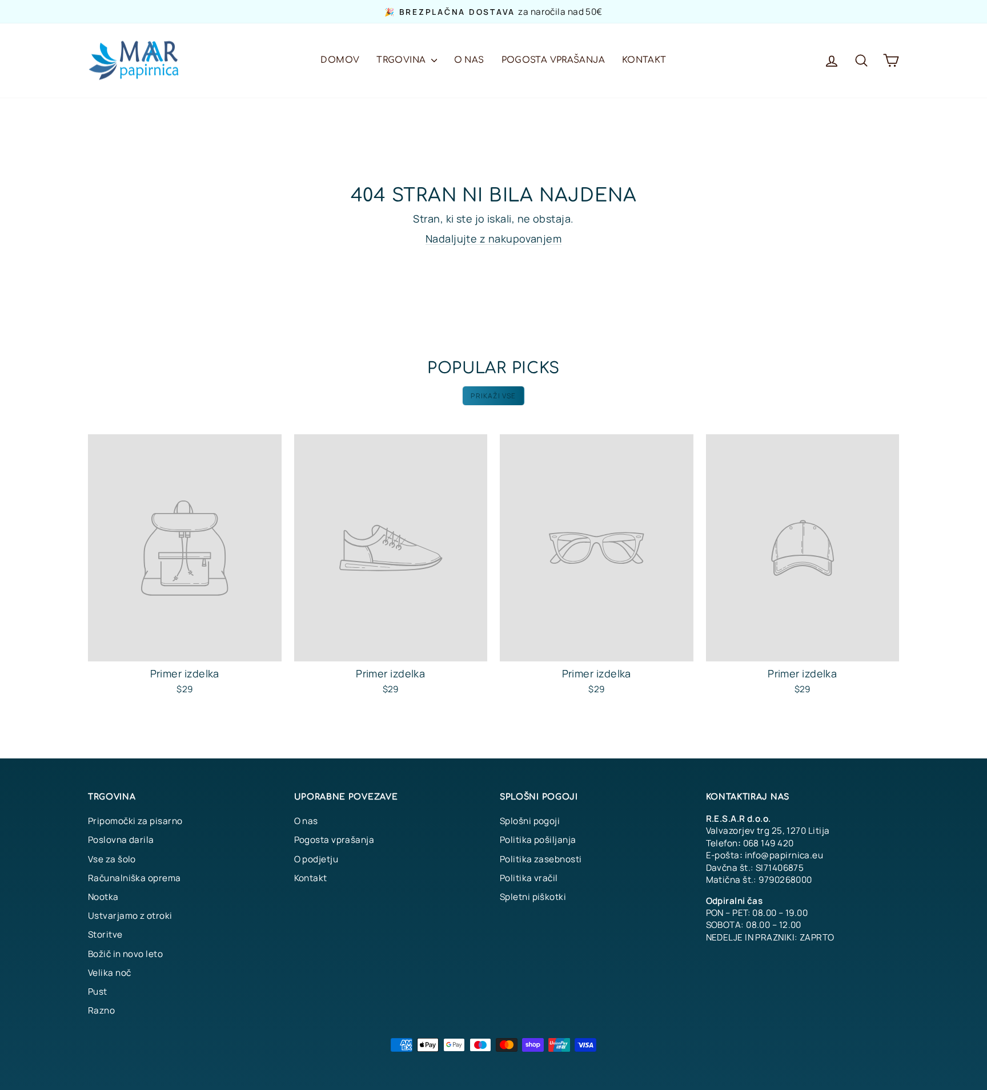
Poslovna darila (121, 840)
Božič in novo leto (125, 954)
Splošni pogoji (530, 821)
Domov (339, 60)
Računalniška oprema (134, 878)
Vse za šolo (112, 859)
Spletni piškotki (533, 897)
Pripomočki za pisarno (135, 821)
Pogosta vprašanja (553, 60)
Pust (97, 992)
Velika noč (109, 973)
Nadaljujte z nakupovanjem (493, 238)
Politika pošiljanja (538, 840)
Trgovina (402, 60)
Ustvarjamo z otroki (130, 916)
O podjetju (316, 859)
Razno (101, 1010)
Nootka (103, 897)
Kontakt (644, 60)
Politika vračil (529, 878)
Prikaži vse (493, 396)
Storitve (105, 934)
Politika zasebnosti (541, 859)
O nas (469, 60)
